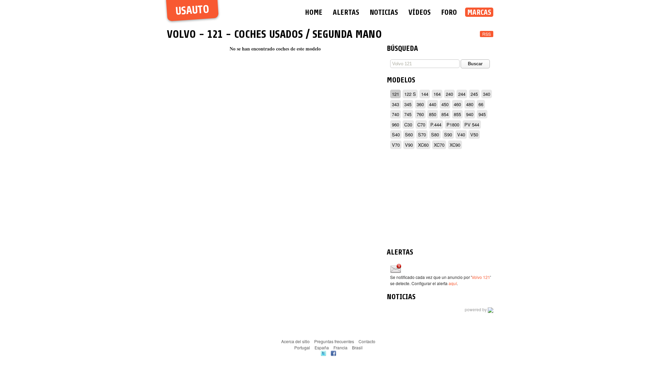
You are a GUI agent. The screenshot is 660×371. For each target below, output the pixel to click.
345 (407, 104)
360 (420, 104)
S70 (422, 134)
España (322, 347)
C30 (408, 124)
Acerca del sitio (295, 341)
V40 (461, 134)
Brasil (357, 347)
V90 (409, 145)
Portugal (302, 347)
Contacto (367, 341)
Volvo (181, 34)
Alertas (346, 12)
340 (486, 94)
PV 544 (471, 124)
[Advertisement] (440, 200)
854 (445, 114)
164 (437, 94)
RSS (486, 34)
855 (457, 114)
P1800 (453, 124)
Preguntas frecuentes (334, 341)
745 (407, 114)
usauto (192, 10)
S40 (396, 134)
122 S (410, 94)
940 (469, 114)
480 (469, 104)
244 (461, 94)
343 (395, 104)
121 (215, 34)
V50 (474, 134)
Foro (449, 12)
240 (449, 94)
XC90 (455, 145)
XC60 (423, 145)
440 (432, 104)
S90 (448, 134)
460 (457, 104)
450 (445, 104)
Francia (340, 347)
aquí (453, 283)
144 (424, 94)
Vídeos (419, 12)
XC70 (439, 145)
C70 (421, 124)
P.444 (435, 124)
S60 (409, 134)
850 (432, 114)
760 (420, 114)
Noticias (384, 12)
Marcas (479, 12)
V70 (396, 145)
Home (313, 12)
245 (474, 94)
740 (395, 114)
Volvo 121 (481, 277)
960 (395, 124)
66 (480, 104)
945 (482, 114)
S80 (435, 134)
